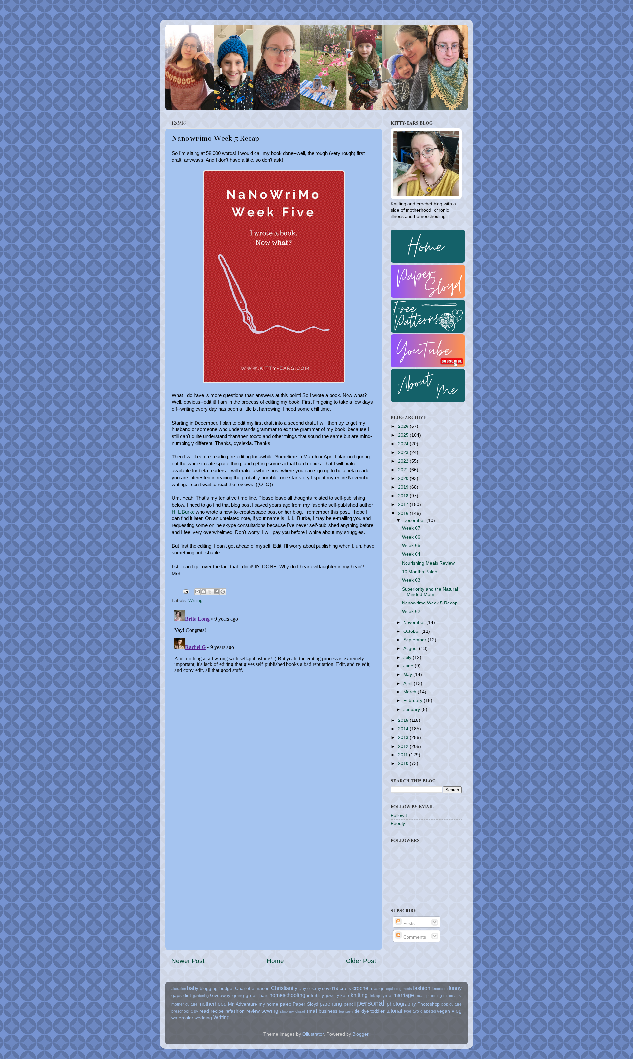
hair (263, 995)
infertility (315, 995)
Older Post (361, 960)
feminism (440, 988)
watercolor (182, 1017)
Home (275, 960)
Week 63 (411, 580)
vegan (443, 1011)
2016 (404, 513)
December (414, 520)
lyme (386, 995)
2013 (404, 737)
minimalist (452, 995)
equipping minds (399, 989)
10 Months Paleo (419, 571)
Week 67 (411, 528)
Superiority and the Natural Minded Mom (430, 592)
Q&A (194, 1011)
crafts (345, 988)
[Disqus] (274, 689)
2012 (404, 746)
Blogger (360, 1034)
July (408, 657)
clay (302, 988)
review (253, 1011)
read (204, 1011)
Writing (195, 600)
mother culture (184, 1004)
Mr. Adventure (242, 1004)
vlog (457, 1011)
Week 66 (411, 537)
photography (401, 1004)
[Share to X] (210, 591)
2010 (404, 763)
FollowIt (399, 815)
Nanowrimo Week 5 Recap (430, 603)
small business (321, 1011)
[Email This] (197, 591)
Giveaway (220, 995)
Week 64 (411, 554)
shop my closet (292, 1011)
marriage (403, 995)
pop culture (451, 1004)
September (415, 639)
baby (192, 988)
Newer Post (187, 960)
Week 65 (411, 545)
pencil (350, 1004)
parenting (331, 1004)
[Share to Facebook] (216, 591)
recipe (217, 1011)
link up (375, 996)
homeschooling (287, 995)
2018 (404, 495)
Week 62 (411, 611)
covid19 (330, 988)
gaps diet (181, 995)
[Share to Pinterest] (222, 591)
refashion (235, 1011)
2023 (404, 452)
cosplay (314, 988)
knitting (359, 995)
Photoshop (428, 1004)
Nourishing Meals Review (428, 563)
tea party (346, 1011)
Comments (414, 937)
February (413, 700)
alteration (178, 989)
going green (245, 995)
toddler (377, 1011)
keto (344, 995)
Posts (408, 923)
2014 (404, 728)
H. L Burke (183, 512)
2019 (404, 487)
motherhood (212, 1004)
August (411, 648)
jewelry (332, 995)
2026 (404, 426)
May (408, 674)
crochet (361, 988)
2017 (404, 504)
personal (370, 1003)
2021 (404, 469)
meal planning (429, 995)
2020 (404, 478)
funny (455, 988)
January (412, 709)
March (410, 692)
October (412, 631)
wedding (203, 1017)
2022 (404, 461)
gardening (201, 996)
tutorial (394, 1011)
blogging (209, 988)
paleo (285, 1004)
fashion (421, 988)
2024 (404, 443)
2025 (404, 435)
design (378, 988)
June (409, 665)
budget (226, 988)
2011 (403, 754)
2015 (404, 720)
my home (269, 1004)
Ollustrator (313, 1034)
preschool (180, 1011)
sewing (269, 1011)
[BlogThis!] (203, 591)
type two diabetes (420, 1011)
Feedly (398, 823)
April (408, 683)
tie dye (362, 1011)
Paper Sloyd (305, 1004)
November (414, 622)
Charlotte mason (252, 988)
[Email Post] (185, 591)
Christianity (284, 988)
